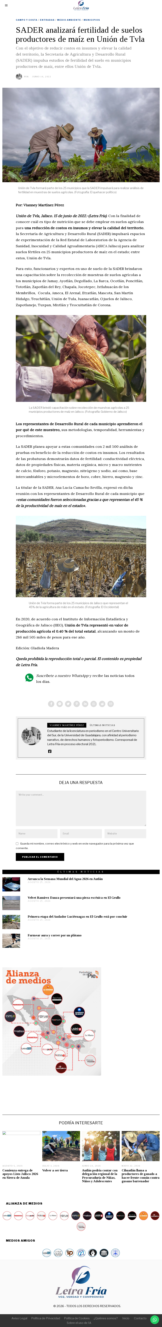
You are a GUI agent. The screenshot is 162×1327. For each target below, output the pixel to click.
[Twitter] (68, 704)
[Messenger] (60, 704)
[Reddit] (102, 704)
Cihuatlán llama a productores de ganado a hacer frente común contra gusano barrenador (140, 1175)
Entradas (47, 20)
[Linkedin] (85, 704)
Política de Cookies (77, 1318)
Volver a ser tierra (55, 1170)
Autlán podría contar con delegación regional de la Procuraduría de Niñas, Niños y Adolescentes (100, 1175)
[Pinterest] (76, 704)
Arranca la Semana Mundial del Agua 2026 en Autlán (65, 879)
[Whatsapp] (93, 704)
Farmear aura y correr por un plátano (55, 935)
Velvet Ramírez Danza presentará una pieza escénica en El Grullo (74, 898)
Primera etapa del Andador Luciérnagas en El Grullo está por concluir (77, 916)
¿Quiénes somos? (106, 1318)
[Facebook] (51, 704)
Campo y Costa (26, 20)
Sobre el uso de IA (79, 1323)
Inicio (125, 1318)
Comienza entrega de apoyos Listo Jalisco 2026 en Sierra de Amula (20, 1173)
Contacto (140, 1318)
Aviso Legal (19, 1318)
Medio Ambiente (69, 20)
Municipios (92, 20)
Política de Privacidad (45, 1318)
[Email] (110, 704)
